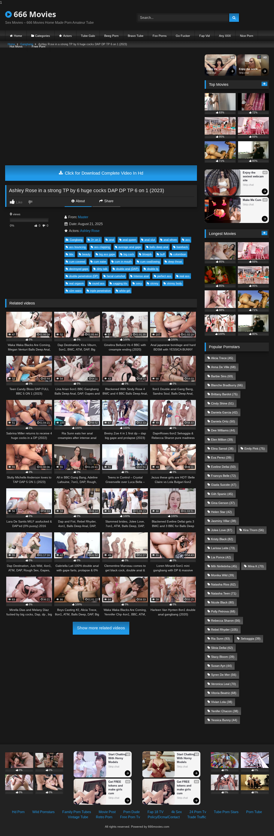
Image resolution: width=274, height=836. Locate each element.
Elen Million (222, 439)
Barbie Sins (222, 376)
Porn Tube (254, 812)
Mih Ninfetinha (224, 566)
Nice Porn (246, 35)
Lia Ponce (221, 557)
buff (162, 254)
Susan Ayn (221, 665)
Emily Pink (254, 448)
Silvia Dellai (222, 647)
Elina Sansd (222, 448)
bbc (71, 254)
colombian (179, 254)
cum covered (77, 261)
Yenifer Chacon (224, 711)
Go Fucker (183, 35)
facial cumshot (116, 276)
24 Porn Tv (197, 812)
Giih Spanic (222, 494)
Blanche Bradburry (227, 385)
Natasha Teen (223, 593)
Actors (67, 35)
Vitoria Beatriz (223, 693)
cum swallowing (150, 261)
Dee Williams (223, 430)
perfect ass (164, 276)
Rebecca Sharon (225, 620)
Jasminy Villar (223, 521)
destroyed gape (78, 268)
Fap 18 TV (155, 812)
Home (18, 35)
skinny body (174, 283)
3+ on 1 (95, 239)
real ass (184, 276)
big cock (129, 254)
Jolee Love (221, 530)
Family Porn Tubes (76, 812)
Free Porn (38, 46)
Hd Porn (18, 812)
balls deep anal (159, 247)
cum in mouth (123, 261)
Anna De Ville (223, 367)
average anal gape (129, 247)
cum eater (100, 261)
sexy (139, 283)
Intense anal (141, 276)
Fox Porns (160, 35)
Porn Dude (131, 812)
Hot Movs (16, 46)
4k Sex (176, 812)
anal (111, 239)
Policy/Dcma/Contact (164, 817)
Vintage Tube (78, 817)
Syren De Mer (223, 674)
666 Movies (34, 14)
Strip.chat (211, 72)
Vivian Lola (221, 702)
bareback (182, 247)
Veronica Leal (223, 684)
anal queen (129, 239)
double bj (152, 268)
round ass (98, 283)
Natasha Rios (223, 584)
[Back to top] (260, 824)
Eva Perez (221, 457)
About (80, 201)
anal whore (170, 239)
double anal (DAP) (127, 268)
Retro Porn (104, 817)
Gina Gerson (223, 503)
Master (83, 217)
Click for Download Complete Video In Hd (103, 173)
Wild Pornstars (43, 812)
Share (108, 201)
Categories (42, 35)
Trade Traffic (196, 817)
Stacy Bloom (222, 656)
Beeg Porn (111, 35)
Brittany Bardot (224, 394)
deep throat (175, 261)
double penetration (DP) (83, 276)
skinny (154, 283)
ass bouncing (77, 247)
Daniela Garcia (224, 412)
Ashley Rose (90, 231)
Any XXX (225, 35)
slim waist (75, 290)
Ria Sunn (220, 638)
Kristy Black (222, 539)
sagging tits (120, 283)
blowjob (147, 254)
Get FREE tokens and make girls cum (116, 787)
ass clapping (102, 247)
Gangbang (76, 239)
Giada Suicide (223, 484)
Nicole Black (222, 602)
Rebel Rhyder (224, 629)
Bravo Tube (135, 35)
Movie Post (107, 812)
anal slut (149, 239)
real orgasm (76, 283)
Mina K (256, 566)
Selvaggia (251, 638)
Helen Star (221, 512)
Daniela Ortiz (223, 421)
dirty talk (102, 268)
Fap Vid (204, 35)
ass (187, 239)
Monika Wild (222, 575)
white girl (124, 290)
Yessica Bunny (224, 720)
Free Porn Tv (130, 817)
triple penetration (100, 290)
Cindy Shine (222, 403)
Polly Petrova (223, 611)
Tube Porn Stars (226, 812)
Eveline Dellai (223, 466)
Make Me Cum (252, 200)
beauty (86, 254)
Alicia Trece (222, 358)
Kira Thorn (253, 530)
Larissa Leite (223, 548)
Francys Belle (223, 475)
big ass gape (107, 254)
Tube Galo (88, 35)
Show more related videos (101, 628)
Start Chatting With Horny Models (117, 758)
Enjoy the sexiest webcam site (217, 69)
